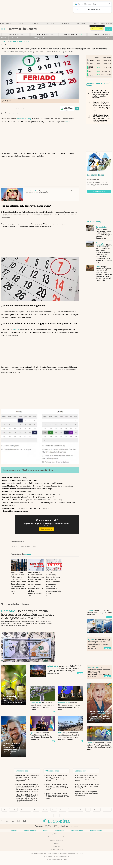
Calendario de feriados (75, 810)
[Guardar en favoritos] (77, 108)
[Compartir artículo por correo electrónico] (17, 113)
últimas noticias (5, 23)
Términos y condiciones (56, 840)
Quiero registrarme (46, 529)
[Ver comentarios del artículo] (21, 113)
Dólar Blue (13, 810)
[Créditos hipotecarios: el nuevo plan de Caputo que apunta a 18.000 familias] (70, 693)
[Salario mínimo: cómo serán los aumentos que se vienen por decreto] (99, 626)
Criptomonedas (25, 810)
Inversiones (107, 810)
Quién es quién (81, 23)
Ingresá (108, 29)
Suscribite (45, 830)
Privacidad (57, 843)
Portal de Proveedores (77, 830)
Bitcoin (36, 810)
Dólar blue (34, 23)
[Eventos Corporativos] (49, 826)
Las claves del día (95, 175)
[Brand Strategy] (56, 826)
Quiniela (62, 810)
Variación (97, 57)
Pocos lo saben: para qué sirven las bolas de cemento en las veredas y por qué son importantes (100, 94)
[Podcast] (65, 826)
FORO (95, 23)
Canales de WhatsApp (30, 830)
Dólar (21, 23)
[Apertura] (39, 826)
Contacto (14, 830)
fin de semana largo (25, 546)
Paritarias (96, 810)
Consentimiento (56, 846)
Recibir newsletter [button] (100, 191)
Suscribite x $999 (97, 29)
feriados (26, 41)
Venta (104, 57)
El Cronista (4, 41)
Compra (109, 57)
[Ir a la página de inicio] (5, 29)
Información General (16, 41)
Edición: (106, 23)
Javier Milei (50, 23)
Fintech (45, 810)
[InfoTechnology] (74, 826)
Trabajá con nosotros (96, 830)
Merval (54, 810)
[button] (108, 732)
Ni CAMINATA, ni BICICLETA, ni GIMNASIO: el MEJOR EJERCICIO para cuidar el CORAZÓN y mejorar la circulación (101, 118)
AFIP (88, 810)
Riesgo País (65, 23)
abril (34, 546)
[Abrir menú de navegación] (2, 29)
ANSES (56, 815)
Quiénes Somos (59, 830)
